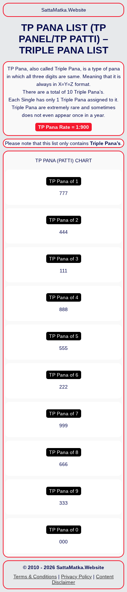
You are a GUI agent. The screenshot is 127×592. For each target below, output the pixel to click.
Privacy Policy (76, 576)
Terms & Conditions (35, 576)
